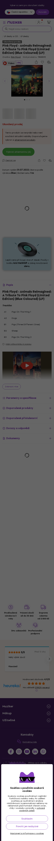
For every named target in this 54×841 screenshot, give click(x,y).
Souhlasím (27, 819)
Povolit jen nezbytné (27, 826)
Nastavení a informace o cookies (27, 833)
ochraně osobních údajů (32, 809)
